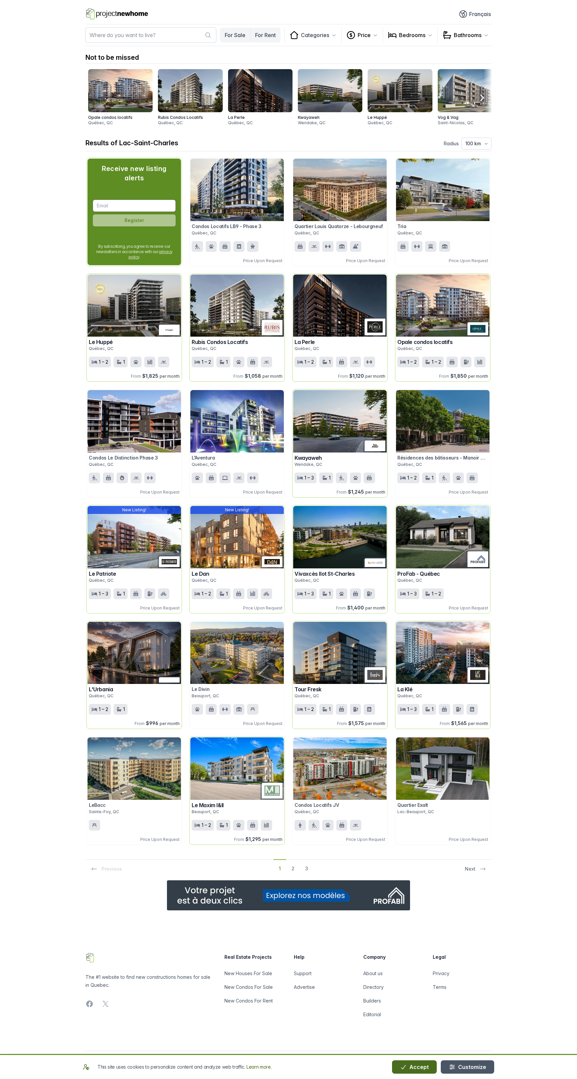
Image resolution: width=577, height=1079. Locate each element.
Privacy (441, 973)
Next (470, 869)
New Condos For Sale (248, 987)
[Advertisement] (288, 895)
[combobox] (150, 35)
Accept (418, 1067)
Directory (373, 987)
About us (373, 973)
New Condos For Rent (248, 1001)
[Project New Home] (117, 14)
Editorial (372, 1014)
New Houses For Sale (248, 973)
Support (303, 973)
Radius (451, 143)
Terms (439, 987)
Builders (372, 1001)
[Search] (208, 35)
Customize (471, 1067)
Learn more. (258, 1067)
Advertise (304, 987)
